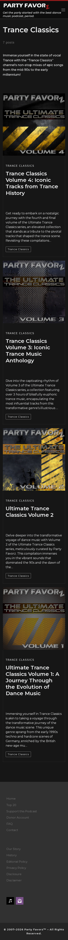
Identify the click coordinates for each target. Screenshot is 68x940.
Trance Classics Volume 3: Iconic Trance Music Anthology (28, 350)
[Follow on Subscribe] (19, 901)
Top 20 (11, 805)
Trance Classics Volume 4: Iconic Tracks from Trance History (32, 183)
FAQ (9, 824)
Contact (12, 830)
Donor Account (17, 817)
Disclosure (14, 874)
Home (11, 798)
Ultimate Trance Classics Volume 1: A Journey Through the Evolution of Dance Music (32, 680)
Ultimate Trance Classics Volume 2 (29, 511)
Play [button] (15, 202)
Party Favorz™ (35, 929)
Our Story (13, 849)
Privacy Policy (16, 868)
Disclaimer (14, 880)
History (11, 855)
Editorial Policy (16, 861)
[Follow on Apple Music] (10, 901)
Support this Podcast (21, 811)
